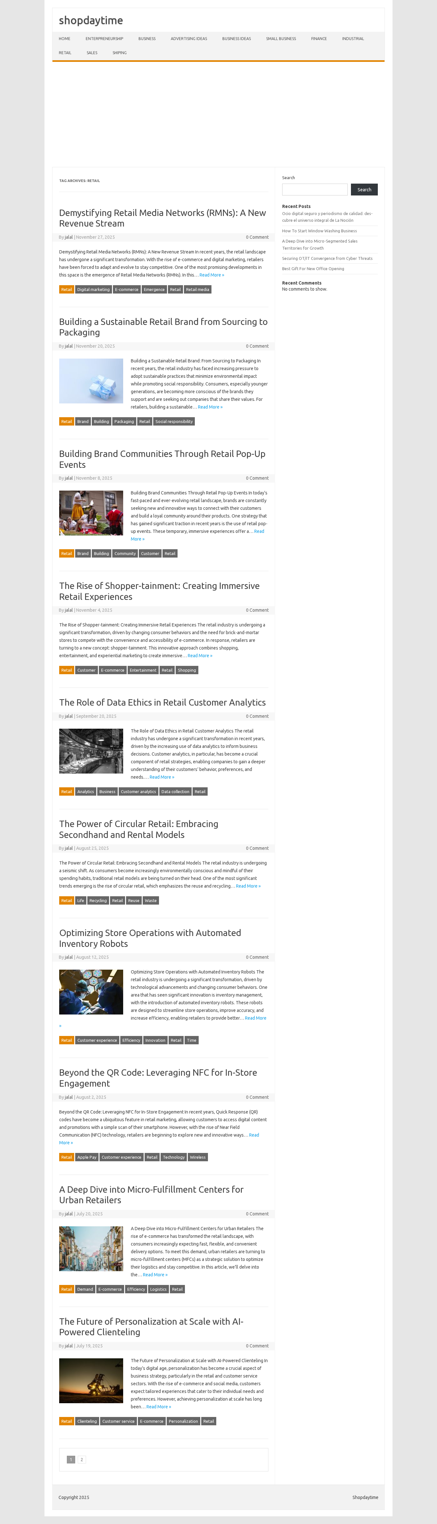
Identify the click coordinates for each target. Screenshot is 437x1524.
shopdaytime (91, 20)
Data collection (175, 791)
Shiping (120, 53)
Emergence (154, 289)
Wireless (198, 1157)
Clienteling (87, 1421)
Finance (319, 39)
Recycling (98, 900)
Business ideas (236, 39)
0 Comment (257, 237)
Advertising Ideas (189, 39)
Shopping (187, 670)
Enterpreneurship (104, 39)
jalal (69, 237)
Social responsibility (174, 421)
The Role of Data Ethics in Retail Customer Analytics (162, 702)
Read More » (212, 274)
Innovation (155, 1040)
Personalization (183, 1421)
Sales (92, 53)
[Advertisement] (218, 114)
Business (147, 39)
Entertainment (143, 670)
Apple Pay (86, 1157)
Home (64, 39)
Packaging (124, 421)
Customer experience (97, 1040)
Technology (174, 1157)
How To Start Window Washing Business (319, 230)
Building (101, 421)
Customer (150, 553)
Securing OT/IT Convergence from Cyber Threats (327, 258)
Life (80, 900)
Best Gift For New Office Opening (313, 268)
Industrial (353, 39)
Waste (151, 900)
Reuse (133, 900)
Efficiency (131, 1040)
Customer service (118, 1421)
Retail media (197, 289)
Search (288, 177)
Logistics (158, 1289)
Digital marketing (93, 289)
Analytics (85, 791)
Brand (83, 421)
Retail (65, 53)
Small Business (281, 39)
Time (191, 1040)
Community (125, 553)
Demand (85, 1289)
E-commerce (127, 289)
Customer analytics (138, 791)
